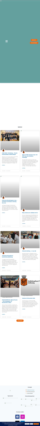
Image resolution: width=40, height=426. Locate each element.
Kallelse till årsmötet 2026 (28, 298)
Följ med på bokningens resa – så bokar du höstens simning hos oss (9, 202)
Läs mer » (3, 165)
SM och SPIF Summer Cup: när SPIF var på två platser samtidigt (29, 156)
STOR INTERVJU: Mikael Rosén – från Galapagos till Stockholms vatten (9, 301)
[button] (20, 321)
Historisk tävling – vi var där (29, 251)
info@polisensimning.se (30, 389)
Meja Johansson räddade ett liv (30, 212)
